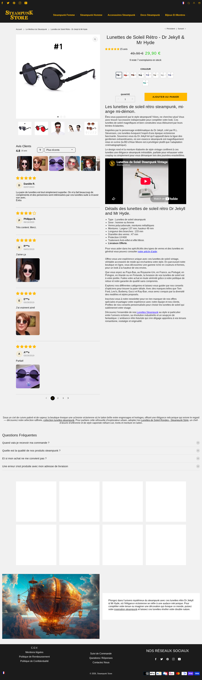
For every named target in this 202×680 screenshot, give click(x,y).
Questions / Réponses (101, 658)
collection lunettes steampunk (58, 420)
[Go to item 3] (56, 163)
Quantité (125, 94)
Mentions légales (34, 652)
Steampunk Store (104, 673)
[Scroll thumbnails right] (96, 163)
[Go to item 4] (72, 163)
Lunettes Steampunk (147, 312)
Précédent (171, 29)
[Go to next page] (69, 398)
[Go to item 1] (24, 163)
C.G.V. (34, 648)
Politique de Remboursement (34, 656)
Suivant (181, 29)
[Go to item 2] (40, 163)
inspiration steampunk (125, 609)
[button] (58, 117)
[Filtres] (40, 150)
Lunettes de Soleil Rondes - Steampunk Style (165, 420)
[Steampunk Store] (19, 15)
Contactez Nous (101, 662)
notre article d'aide (147, 251)
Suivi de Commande (101, 653)
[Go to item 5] (88, 163)
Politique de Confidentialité (34, 661)
